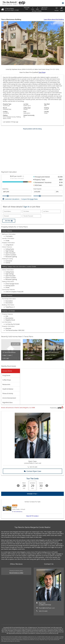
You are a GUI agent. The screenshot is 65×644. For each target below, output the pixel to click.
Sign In (26, 206)
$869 (61, 180)
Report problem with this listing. (32, 129)
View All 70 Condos (32, 516)
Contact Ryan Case (33, 471)
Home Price (5, 189)
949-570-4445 (33, 467)
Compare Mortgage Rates (29, 199)
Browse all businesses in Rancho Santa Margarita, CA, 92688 (18, 407)
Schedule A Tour (32, 494)
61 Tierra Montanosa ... (17, 511)
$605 (61, 185)
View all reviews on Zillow (16, 573)
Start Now (42, 72)
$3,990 (60, 177)
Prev (18, 485)
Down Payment (37, 189)
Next (46, 485)
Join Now (8, 220)
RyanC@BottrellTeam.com (47, 608)
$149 (61, 182)
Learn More (54, 19)
